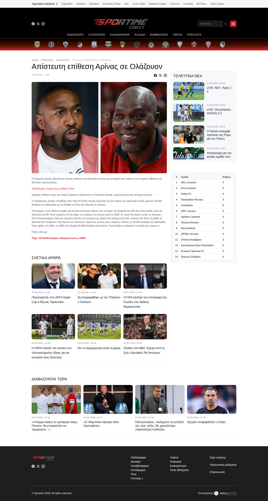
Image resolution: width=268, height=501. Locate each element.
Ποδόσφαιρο (47, 60)
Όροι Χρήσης (218, 457)
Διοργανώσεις (63, 60)
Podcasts (175, 461)
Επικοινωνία (217, 472)
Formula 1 (137, 478)
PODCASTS (194, 35)
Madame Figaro (157, 4)
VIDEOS (177, 35)
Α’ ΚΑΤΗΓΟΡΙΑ (97, 35)
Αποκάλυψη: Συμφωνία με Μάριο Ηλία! (53, 188)
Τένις (134, 474)
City (126, 4)
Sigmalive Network (43, 3)
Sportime (94, 4)
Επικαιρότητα (178, 465)
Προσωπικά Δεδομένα (223, 464)
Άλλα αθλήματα (179, 470)
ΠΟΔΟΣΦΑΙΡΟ (75, 35)
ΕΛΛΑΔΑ (140, 35)
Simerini (80, 4)
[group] (37, 44)
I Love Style (138, 4)
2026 (47, 493)
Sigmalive (67, 4)
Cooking (188, 4)
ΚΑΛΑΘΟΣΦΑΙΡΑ (120, 35)
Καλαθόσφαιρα (140, 465)
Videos (174, 457)
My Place (202, 4)
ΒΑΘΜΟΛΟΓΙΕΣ (159, 35)
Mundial (135, 461)
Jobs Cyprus (217, 4)
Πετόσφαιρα (138, 470)
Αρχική (35, 60)
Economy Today (112, 4)
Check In (175, 4)
